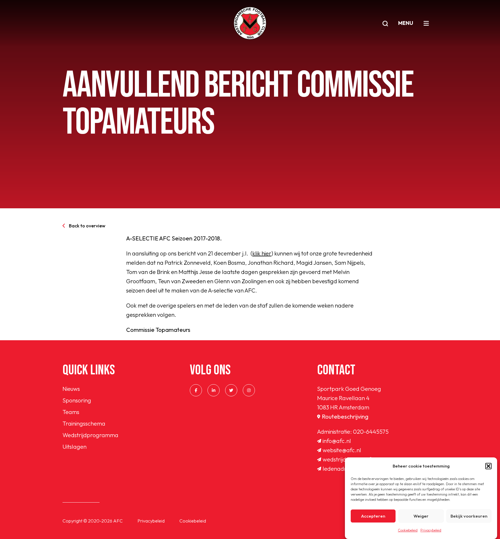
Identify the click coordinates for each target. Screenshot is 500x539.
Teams (70, 411)
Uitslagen (74, 446)
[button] (488, 466)
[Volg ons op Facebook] (196, 390)
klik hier (261, 253)
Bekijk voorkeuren (469, 516)
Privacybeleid (430, 530)
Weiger (421, 516)
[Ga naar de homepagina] (250, 23)
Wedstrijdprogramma (90, 435)
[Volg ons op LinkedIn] (213, 390)
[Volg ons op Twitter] (231, 390)
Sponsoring (76, 400)
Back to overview (87, 226)
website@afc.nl (342, 450)
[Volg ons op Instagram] (249, 390)
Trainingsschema (83, 423)
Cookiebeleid (408, 530)
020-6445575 (371, 431)
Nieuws (71, 388)
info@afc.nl (337, 440)
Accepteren (373, 516)
